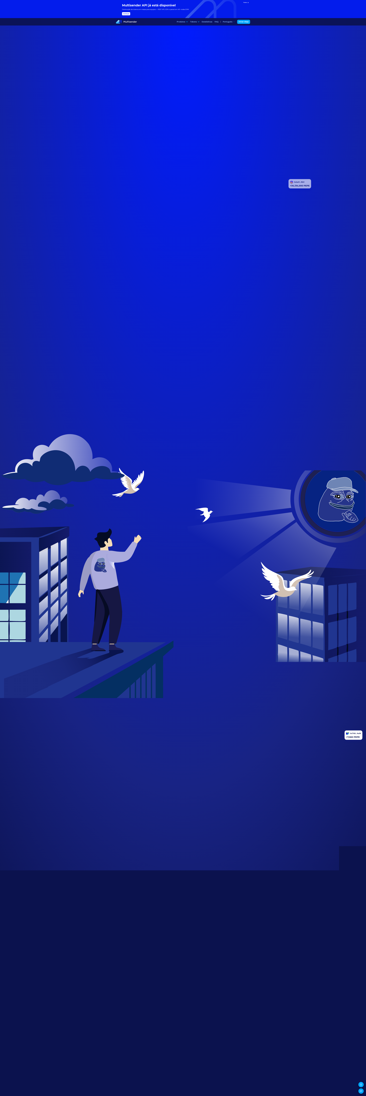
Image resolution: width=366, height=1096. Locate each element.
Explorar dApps (183, 579)
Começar (126, 13)
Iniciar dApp (244, 22)
